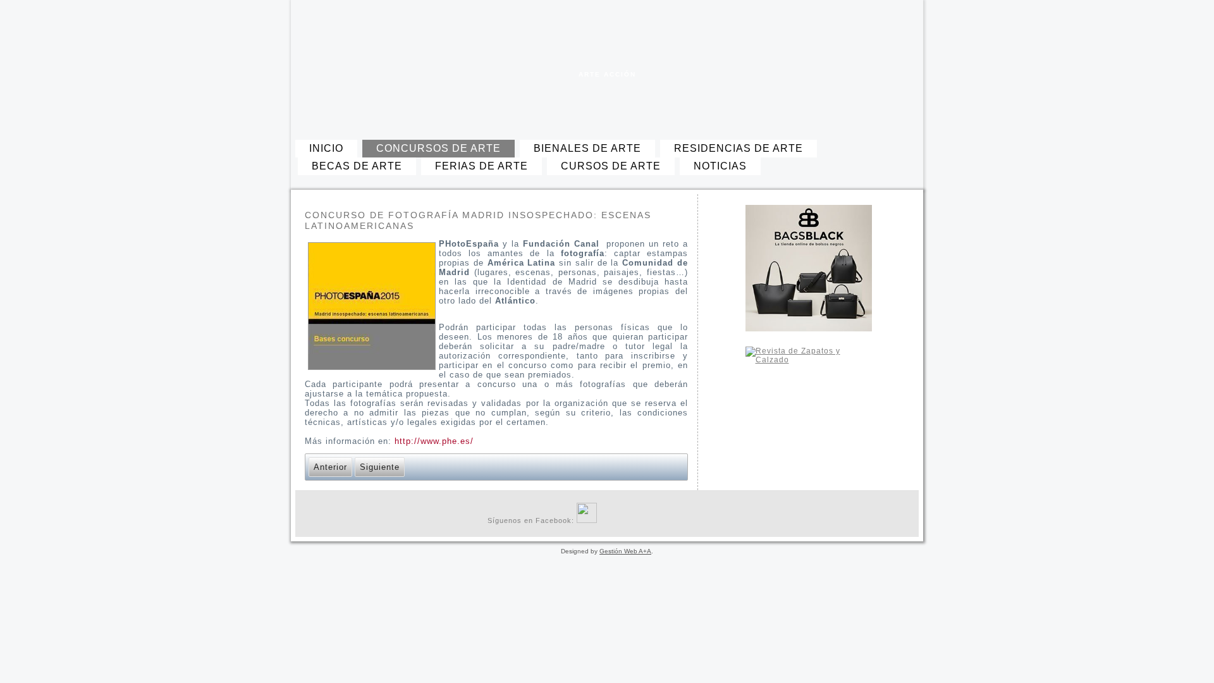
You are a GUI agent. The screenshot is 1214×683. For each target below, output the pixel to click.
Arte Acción (607, 74)
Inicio (326, 148)
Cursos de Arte (611, 166)
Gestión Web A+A (625, 551)
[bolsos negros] (808, 268)
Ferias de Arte (481, 166)
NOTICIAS (720, 166)
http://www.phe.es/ (434, 441)
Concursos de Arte (438, 148)
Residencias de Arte (738, 148)
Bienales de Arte (587, 148)
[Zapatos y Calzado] (808, 410)
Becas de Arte (357, 166)
